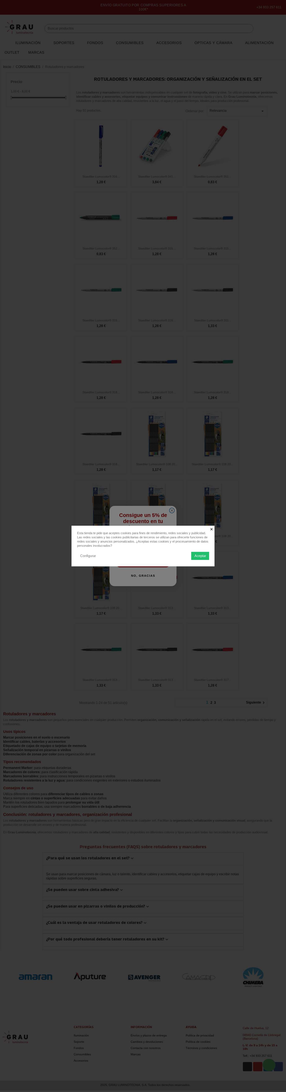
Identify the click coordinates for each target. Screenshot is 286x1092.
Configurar (88, 555)
